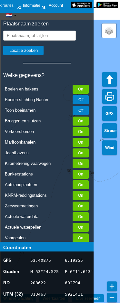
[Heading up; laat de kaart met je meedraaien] (109, 79)
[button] (109, 31)
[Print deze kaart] (109, 96)
